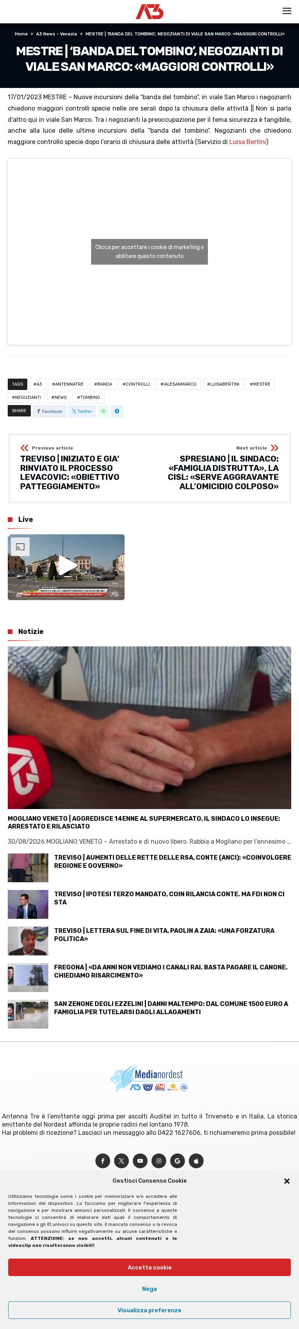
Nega (149, 1288)
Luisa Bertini (247, 142)
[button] (287, 1181)
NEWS (61, 397)
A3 (39, 384)
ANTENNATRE (69, 384)
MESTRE (262, 384)
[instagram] (158, 1161)
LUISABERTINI (224, 384)
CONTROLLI (138, 384)
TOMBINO (90, 397)
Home (21, 34)
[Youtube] (140, 1161)
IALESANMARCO (180, 384)
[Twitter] (121, 1161)
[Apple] (196, 1161)
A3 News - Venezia (56, 34)
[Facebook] (102, 1161)
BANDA (104, 384)
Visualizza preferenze (149, 1310)
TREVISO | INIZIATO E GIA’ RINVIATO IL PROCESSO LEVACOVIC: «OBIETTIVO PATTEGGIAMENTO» (70, 468)
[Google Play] (177, 1161)
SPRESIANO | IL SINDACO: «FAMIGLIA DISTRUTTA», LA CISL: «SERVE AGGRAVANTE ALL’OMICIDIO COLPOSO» (223, 468)
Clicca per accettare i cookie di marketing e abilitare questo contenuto (149, 252)
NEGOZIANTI (28, 397)
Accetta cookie (150, 1267)
